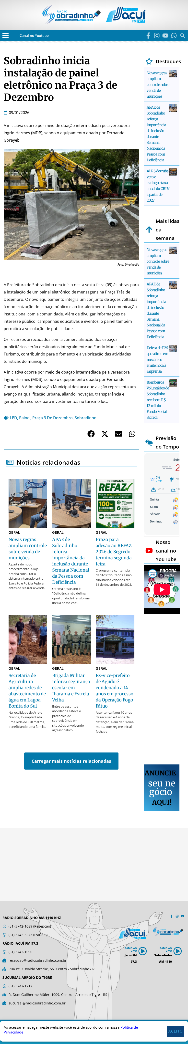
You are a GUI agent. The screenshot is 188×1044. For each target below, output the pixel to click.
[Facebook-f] (148, 35)
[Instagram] (157, 35)
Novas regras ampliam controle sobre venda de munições (158, 85)
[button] (5, 35)
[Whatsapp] (174, 35)
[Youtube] (165, 35)
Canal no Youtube (34, 35)
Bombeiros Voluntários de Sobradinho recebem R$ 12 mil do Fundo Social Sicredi (158, 400)
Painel (24, 417)
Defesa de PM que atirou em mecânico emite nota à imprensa (157, 359)
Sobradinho (85, 417)
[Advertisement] (162, 690)
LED (13, 417)
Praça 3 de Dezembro (52, 417)
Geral (14, 532)
